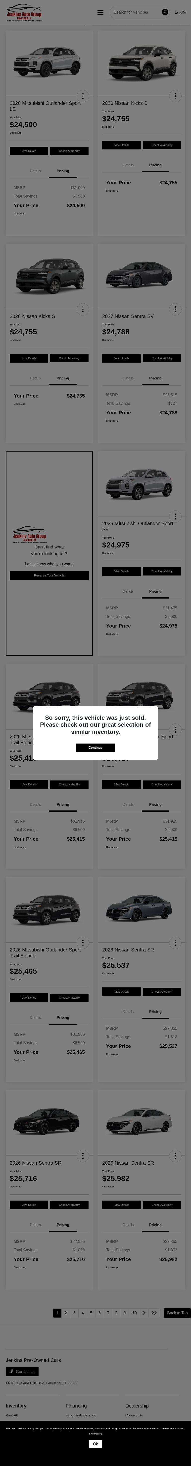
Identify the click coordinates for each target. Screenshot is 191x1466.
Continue (95, 747)
